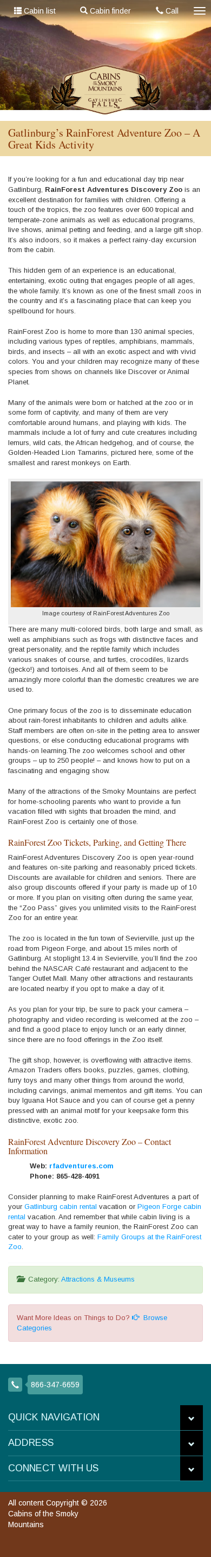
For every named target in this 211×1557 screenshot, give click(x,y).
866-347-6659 (55, 1384)
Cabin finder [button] (109, 11)
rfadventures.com (81, 1166)
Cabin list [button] (39, 11)
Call (171, 11)
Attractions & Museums (98, 1279)
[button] (191, 1417)
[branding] (105, 89)
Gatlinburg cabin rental (60, 1206)
